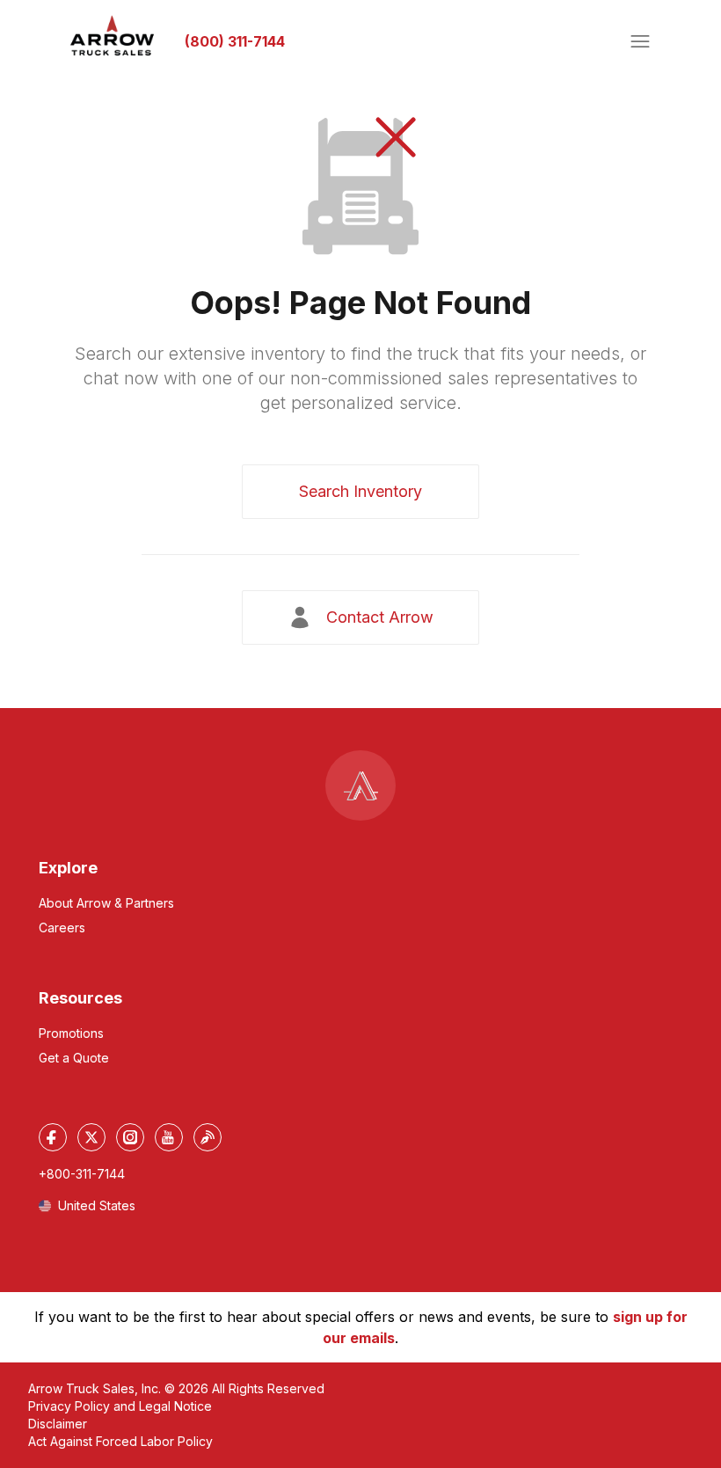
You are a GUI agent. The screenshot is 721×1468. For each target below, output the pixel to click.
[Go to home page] (113, 36)
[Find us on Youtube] (169, 1137)
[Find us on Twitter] (91, 1137)
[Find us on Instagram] (130, 1137)
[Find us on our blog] (207, 1137)
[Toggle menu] (640, 41)
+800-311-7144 (82, 1173)
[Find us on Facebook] (53, 1137)
